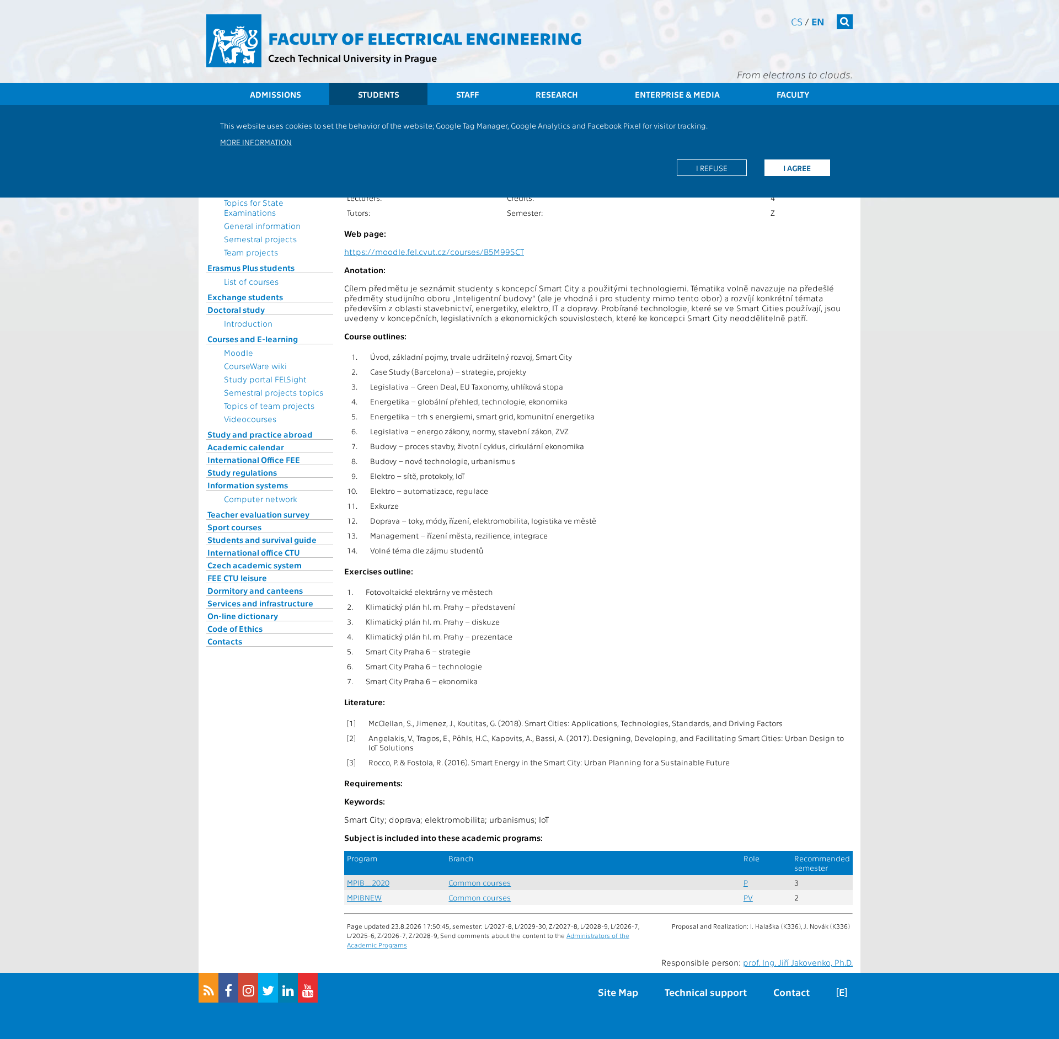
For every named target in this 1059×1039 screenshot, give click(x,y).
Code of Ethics (235, 628)
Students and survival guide (262, 540)
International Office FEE (253, 460)
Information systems (247, 485)
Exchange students (245, 297)
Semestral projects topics (273, 392)
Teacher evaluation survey (258, 514)
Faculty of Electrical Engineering (425, 37)
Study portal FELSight (265, 379)
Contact (791, 992)
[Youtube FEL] (308, 988)
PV (748, 897)
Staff (467, 94)
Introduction (248, 323)
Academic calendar (245, 447)
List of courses (251, 281)
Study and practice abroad (260, 434)
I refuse (712, 167)
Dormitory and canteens (255, 590)
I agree (797, 167)
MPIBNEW (364, 897)
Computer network (260, 499)
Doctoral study (236, 310)
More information (256, 141)
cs (797, 21)
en (818, 21)
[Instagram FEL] (248, 988)
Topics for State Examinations (254, 207)
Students (378, 94)
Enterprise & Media (677, 94)
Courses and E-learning (252, 339)
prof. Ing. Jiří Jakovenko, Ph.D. (798, 962)
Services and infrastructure (260, 603)
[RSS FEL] (208, 988)
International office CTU (253, 552)
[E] (841, 992)
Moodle (238, 353)
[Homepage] (233, 40)
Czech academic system (254, 565)
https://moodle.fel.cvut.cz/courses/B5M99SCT (434, 252)
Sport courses (234, 527)
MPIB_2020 (368, 882)
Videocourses (250, 419)
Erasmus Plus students (251, 268)
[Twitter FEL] (268, 988)
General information (262, 226)
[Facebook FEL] (228, 988)
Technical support (706, 992)
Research (557, 94)
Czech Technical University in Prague (352, 57)
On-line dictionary (242, 616)
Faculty (793, 94)
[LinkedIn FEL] (288, 988)
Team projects (251, 252)
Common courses (479, 882)
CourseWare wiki (255, 366)
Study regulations (242, 472)
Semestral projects (260, 239)
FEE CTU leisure (237, 578)
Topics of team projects (269, 406)
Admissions (275, 94)
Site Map (618, 992)
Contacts (224, 641)
